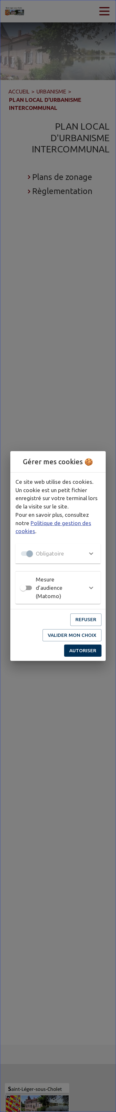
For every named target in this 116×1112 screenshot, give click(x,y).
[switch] (23, 588)
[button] (58, 554)
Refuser (85, 619)
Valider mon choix (72, 635)
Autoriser (82, 650)
